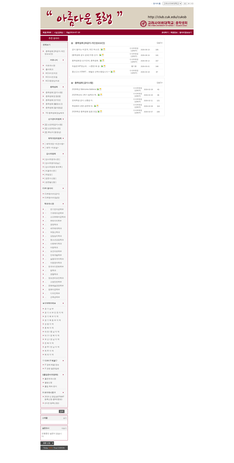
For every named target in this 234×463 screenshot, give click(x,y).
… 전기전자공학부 (54, 209)
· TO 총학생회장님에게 (54, 113)
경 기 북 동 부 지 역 (53, 320)
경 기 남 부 (49, 309)
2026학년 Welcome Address (84, 89)
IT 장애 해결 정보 (52, 365)
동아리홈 (156, 3)
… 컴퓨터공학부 (52, 289)
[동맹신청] (47, 443)
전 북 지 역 (49, 343)
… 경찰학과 (51, 274)
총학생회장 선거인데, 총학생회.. (85, 61)
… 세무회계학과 (53, 228)
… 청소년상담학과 (54, 240)
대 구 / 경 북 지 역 (52, 335)
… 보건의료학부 (53, 251)
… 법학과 (50, 270)
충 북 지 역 (49, 328)
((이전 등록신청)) (52, 403)
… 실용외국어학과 (54, 259)
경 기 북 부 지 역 (51, 316)
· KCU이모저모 (51, 73)
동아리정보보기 (185, 32)
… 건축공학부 (52, 297)
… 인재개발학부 (53, 255)
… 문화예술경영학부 (54, 286)
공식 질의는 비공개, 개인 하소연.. (86, 49)
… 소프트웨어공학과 (55, 217)
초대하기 (165, 32)
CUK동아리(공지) (52, 194)
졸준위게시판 (50, 379)
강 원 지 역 (49, 324)
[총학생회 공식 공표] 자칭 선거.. (85, 55)
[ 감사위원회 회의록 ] (53, 167)
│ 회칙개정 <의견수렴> (54, 144)
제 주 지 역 (49, 351)
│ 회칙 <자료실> (52, 148)
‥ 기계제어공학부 (54, 213)
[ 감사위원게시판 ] (52, 159)
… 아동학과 (51, 247)
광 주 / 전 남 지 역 (52, 347)
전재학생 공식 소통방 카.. (82, 100)
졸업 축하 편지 (51, 386)
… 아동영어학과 (53, 263)
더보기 (64, 428)
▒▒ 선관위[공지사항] (53, 125)
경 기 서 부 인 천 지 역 (54, 312)
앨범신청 (48, 383)
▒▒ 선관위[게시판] (52, 128)
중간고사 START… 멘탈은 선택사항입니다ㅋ (91, 72)
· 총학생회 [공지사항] (53, 92)
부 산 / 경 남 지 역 (52, 339)
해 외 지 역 (49, 354)
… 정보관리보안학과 (54, 278)
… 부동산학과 (52, 232)
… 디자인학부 (52, 293)
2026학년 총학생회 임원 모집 (84, 111)
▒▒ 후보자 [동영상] (53, 132)
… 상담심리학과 (53, 236)
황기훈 (134, 66)
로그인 (191, 3)
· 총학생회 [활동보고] (53, 104)
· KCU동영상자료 (52, 81)
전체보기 (46, 45)
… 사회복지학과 (53, 244)
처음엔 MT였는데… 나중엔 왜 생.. (86, 66)
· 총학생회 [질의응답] (53, 108)
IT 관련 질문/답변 (52, 369)
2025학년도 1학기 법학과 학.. (84, 95)
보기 (64, 418)
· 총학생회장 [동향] (52, 96)
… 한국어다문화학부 (54, 266)
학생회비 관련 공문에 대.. (82, 106)
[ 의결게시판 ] (50, 171)
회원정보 (173, 32)
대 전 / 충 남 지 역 (52, 332)
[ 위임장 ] (48, 174)
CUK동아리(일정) (52, 198)
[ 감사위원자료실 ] (52, 163)
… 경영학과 (51, 224)
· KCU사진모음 (51, 77)
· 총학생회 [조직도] (52, 100)
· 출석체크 (49, 69)
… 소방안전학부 (53, 282)
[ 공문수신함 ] (50, 178)
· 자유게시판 (50, 65)
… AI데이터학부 (53, 221)
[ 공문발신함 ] (50, 182)
